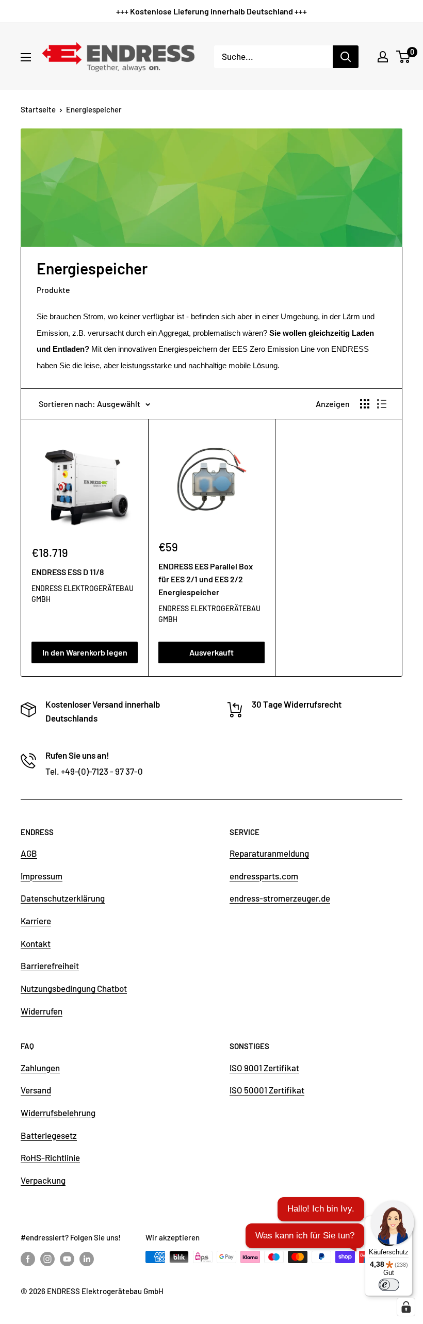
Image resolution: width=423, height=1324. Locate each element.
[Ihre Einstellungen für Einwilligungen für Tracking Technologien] (406, 1307)
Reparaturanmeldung (269, 853)
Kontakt (36, 943)
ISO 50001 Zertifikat (267, 1090)
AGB (29, 853)
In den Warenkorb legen (84, 652)
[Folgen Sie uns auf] (28, 1258)
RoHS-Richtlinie (50, 1157)
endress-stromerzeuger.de (280, 898)
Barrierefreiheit (50, 965)
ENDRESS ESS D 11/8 (67, 572)
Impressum (41, 876)
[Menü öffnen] (26, 57)
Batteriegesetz (49, 1135)
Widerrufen (41, 1011)
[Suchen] (346, 56)
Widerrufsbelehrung (58, 1112)
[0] (403, 57)
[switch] (389, 1285)
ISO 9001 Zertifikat (264, 1068)
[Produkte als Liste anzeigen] (381, 403)
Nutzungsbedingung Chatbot (74, 988)
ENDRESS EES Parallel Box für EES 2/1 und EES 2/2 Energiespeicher (205, 579)
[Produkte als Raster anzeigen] (364, 403)
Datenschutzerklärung (63, 898)
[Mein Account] (383, 56)
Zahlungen (40, 1068)
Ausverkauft (211, 652)
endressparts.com (264, 876)
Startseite (38, 109)
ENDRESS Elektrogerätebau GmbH (82, 594)
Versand (36, 1090)
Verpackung (43, 1180)
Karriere (36, 921)
